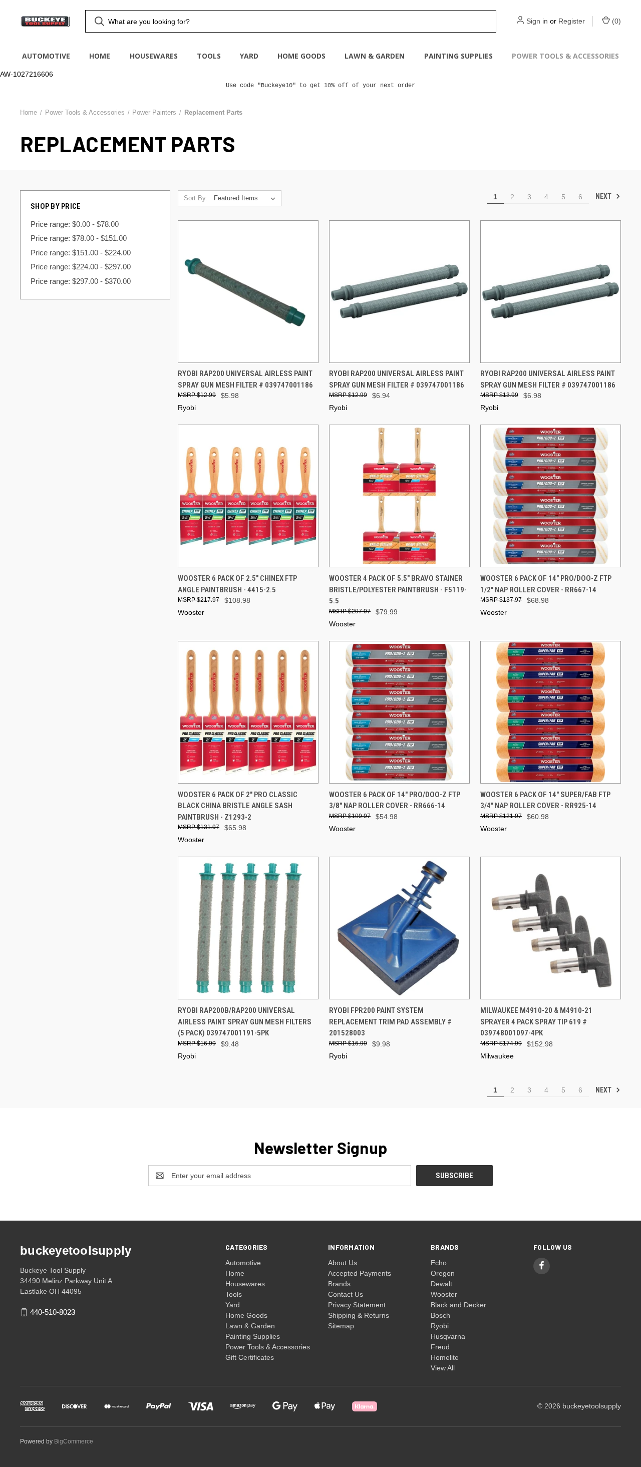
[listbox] (246, 198)
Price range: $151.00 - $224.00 (81, 252)
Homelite (445, 1357)
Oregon (443, 1273)
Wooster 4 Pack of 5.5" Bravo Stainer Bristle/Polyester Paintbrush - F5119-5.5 (398, 589)
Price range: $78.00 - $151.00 (79, 238)
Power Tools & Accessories (565, 56)
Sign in (537, 21)
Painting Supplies (458, 56)
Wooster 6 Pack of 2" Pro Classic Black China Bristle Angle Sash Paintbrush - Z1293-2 (237, 806)
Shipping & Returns (358, 1315)
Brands (339, 1284)
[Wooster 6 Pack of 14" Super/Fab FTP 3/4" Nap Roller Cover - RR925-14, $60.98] (550, 712)
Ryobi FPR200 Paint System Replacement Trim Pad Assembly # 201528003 (390, 1021)
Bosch (440, 1315)
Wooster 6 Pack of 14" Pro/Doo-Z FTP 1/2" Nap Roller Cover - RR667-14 (545, 584)
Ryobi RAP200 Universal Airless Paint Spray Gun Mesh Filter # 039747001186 (245, 379)
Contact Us (345, 1294)
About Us (342, 1263)
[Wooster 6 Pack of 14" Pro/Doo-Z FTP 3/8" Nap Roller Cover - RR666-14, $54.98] (399, 712)
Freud (440, 1347)
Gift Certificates (249, 1357)
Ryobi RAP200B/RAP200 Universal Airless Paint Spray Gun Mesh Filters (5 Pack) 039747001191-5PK (244, 1021)
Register (571, 21)
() (615, 21)
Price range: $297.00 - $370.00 (81, 281)
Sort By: (196, 198)
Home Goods (301, 56)
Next (604, 196)
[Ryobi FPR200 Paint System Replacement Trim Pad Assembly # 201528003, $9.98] (399, 928)
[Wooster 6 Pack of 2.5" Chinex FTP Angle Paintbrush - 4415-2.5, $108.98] (248, 496)
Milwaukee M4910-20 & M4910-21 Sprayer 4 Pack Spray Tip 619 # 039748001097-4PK (536, 1021)
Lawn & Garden (375, 56)
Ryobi (440, 1326)
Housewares (154, 56)
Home (99, 56)
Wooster (444, 1294)
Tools (209, 56)
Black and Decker (458, 1305)
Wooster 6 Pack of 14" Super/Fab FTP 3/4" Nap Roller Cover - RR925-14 (545, 800)
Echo (439, 1263)
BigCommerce (73, 1441)
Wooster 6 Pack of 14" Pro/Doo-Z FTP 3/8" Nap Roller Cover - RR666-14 (394, 800)
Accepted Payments (359, 1273)
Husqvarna (448, 1336)
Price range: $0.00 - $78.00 (75, 224)
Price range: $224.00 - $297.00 (81, 266)
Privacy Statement (357, 1305)
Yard (249, 56)
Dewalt (441, 1284)
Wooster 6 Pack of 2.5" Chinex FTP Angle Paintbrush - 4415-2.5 (237, 584)
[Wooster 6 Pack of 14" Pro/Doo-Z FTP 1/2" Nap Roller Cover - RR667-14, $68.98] (550, 496)
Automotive (46, 56)
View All (443, 1368)
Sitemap (341, 1326)
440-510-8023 (52, 1312)
